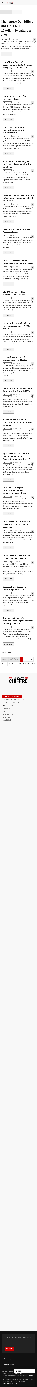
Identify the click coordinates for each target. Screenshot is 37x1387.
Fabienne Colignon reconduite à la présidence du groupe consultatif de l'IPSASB (18, 198)
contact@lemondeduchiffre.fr (10, 1383)
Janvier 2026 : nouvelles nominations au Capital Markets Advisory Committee (18, 621)
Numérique (7, 720)
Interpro (6, 717)
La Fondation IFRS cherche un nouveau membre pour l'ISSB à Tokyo (16, 326)
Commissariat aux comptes (13, 700)
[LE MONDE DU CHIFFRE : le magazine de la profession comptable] (10, 2)
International (8, 714)
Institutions (8, 705)
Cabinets (6, 708)
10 (20, 664)
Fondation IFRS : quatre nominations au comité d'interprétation (13, 130)
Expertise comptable (11, 703)
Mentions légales (8, 1359)
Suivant (26, 664)
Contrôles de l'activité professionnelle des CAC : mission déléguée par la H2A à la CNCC (18, 65)
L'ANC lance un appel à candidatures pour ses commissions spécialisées (14, 490)
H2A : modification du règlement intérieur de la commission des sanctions (17, 164)
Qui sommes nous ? (9, 1364)
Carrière (6, 711)
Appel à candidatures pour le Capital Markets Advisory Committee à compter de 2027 (16, 456)
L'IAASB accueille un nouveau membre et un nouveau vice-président (16, 524)
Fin (33, 664)
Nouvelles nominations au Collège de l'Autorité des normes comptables (17, 422)
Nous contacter (8, 1362)
